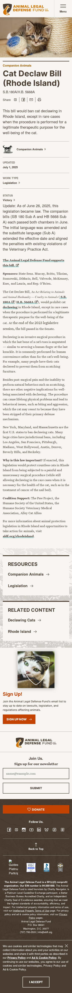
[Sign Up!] (36, 669)
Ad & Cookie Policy (44, 958)
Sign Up (16, 719)
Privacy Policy (16, 958)
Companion (26, 574)
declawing (10, 307)
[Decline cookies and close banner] (66, 946)
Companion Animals (17, 65)
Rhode (20, 631)
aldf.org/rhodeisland (18, 536)
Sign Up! (12, 694)
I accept (39, 982)
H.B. (25, 302)
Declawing (22, 620)
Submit (36, 788)
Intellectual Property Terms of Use (31, 910)
